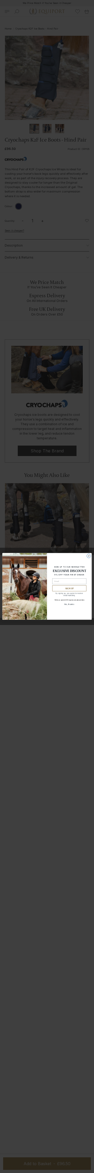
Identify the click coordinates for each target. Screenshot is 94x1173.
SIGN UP (69, 588)
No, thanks (69, 604)
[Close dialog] (89, 556)
